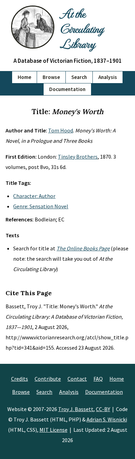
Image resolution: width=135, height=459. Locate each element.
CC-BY (103, 409)
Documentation (67, 89)
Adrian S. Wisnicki (107, 419)
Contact (77, 378)
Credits (19, 378)
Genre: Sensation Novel (40, 206)
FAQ (98, 378)
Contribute (48, 378)
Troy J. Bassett (75, 409)
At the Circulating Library (81, 28)
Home (24, 77)
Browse (51, 77)
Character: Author (34, 195)
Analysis (107, 77)
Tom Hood (60, 130)
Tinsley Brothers (78, 156)
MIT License (53, 429)
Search (79, 77)
